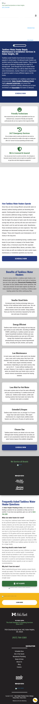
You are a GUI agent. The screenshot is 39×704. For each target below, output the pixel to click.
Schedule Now (20, 93)
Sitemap (31, 696)
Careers (19, 667)
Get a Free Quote (19, 654)
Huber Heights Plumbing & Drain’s (23, 81)
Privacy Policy (16, 697)
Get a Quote (20, 583)
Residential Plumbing (19, 656)
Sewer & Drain (19, 659)
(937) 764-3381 (6, 7)
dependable (16, 88)
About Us (19, 662)
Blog (19, 664)
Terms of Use (23, 697)
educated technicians (13, 83)
